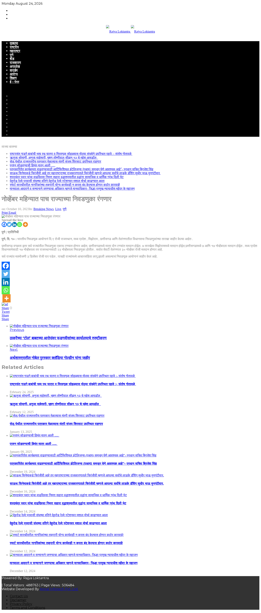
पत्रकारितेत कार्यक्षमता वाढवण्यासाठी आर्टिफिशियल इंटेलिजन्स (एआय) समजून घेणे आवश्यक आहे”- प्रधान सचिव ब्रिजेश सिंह (81, 169)
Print (5, 212)
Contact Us (19, 596)
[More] (25, 224)
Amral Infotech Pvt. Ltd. (59, 589)
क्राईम (14, 70)
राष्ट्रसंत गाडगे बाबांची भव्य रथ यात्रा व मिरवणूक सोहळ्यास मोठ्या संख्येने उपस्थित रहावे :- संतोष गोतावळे (71, 154)
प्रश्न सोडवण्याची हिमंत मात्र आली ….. (32, 165)
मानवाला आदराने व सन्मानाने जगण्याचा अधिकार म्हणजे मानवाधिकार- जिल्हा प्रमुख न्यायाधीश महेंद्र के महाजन (72, 189)
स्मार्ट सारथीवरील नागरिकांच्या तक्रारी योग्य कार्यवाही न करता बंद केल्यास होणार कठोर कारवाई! (65, 185)
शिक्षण (13, 78)
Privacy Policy (21, 604)
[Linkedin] (14, 224)
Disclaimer (18, 600)
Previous (17, 330)
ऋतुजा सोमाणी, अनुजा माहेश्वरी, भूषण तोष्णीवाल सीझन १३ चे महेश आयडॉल (54, 158)
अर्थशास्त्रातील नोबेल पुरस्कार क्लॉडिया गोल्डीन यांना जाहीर (50, 357)
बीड (12, 59)
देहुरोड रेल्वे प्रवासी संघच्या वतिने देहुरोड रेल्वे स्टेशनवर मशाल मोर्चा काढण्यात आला (57, 181)
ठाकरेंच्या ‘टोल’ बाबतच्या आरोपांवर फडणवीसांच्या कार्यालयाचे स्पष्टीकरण (58, 338)
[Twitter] (9, 224)
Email (12, 212)
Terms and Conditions (27, 608)
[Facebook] (4, 224)
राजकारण (15, 62)
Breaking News (43, 209)
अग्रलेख (15, 66)
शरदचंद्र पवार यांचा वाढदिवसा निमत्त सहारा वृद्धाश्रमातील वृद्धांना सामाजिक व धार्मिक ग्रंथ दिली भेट (67, 177)
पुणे (11, 55)
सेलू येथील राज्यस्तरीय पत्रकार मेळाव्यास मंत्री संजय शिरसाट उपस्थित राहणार (55, 161)
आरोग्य (14, 74)
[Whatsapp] (19, 224)
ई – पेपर (14, 82)
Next (14, 350)
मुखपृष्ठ (14, 43)
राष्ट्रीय (14, 47)
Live (58, 209)
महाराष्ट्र (15, 51)
